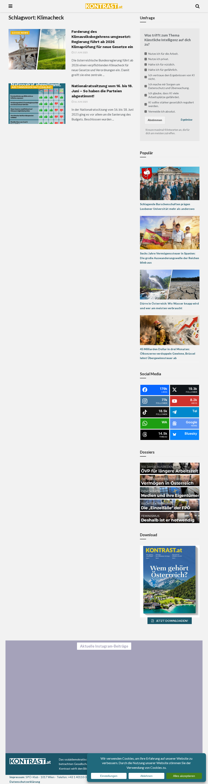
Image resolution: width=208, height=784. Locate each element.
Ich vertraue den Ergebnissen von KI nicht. (171, 76)
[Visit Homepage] (104, 6)
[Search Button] (197, 6)
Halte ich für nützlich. (161, 64)
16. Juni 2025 (81, 101)
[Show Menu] (10, 6)
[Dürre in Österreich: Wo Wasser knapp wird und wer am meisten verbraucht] (169, 284)
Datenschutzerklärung (25, 781)
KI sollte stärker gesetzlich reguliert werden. (171, 104)
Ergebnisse (186, 119)
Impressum (17, 777)
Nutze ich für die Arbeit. (163, 53)
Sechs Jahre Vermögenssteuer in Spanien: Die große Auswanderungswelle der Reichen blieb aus (169, 258)
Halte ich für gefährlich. (163, 69)
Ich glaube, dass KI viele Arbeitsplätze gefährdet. (164, 95)
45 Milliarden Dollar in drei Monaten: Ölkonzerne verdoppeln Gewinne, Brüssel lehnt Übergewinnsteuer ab (167, 353)
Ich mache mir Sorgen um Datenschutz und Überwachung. (168, 86)
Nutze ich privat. (158, 59)
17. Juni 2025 (81, 52)
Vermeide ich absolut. (162, 111)
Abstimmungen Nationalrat (32, 87)
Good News (20, 32)
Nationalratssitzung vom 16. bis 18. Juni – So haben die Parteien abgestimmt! (102, 91)
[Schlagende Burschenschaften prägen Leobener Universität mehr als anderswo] (169, 183)
